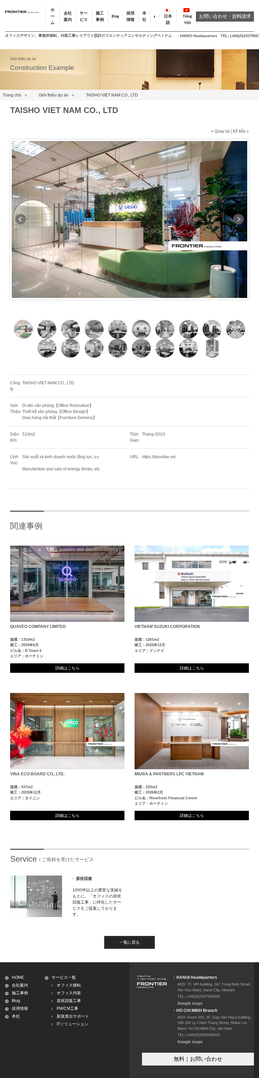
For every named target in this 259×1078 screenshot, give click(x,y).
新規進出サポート (73, 1016)
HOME (18, 977)
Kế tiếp (239, 131)
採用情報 (20, 1008)
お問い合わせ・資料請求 (225, 16)
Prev (20, 219)
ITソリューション (72, 1024)
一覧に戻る (129, 942)
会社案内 (20, 985)
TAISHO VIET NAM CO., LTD (112, 95)
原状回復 (84, 878)
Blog (115, 17)
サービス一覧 (64, 977)
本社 (16, 1016)
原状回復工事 (69, 1000)
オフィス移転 (69, 985)
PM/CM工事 (67, 1008)
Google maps (190, 1003)
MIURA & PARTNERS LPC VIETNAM (169, 774)
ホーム (53, 16)
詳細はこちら (67, 668)
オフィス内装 (69, 993)
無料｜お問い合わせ (198, 1059)
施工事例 (20, 993)
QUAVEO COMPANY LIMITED (38, 626)
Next (238, 219)
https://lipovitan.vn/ (159, 456)
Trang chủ (12, 95)
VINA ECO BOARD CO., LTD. (37, 774)
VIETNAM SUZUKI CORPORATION (167, 626)
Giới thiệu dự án (53, 95)
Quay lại (222, 131)
